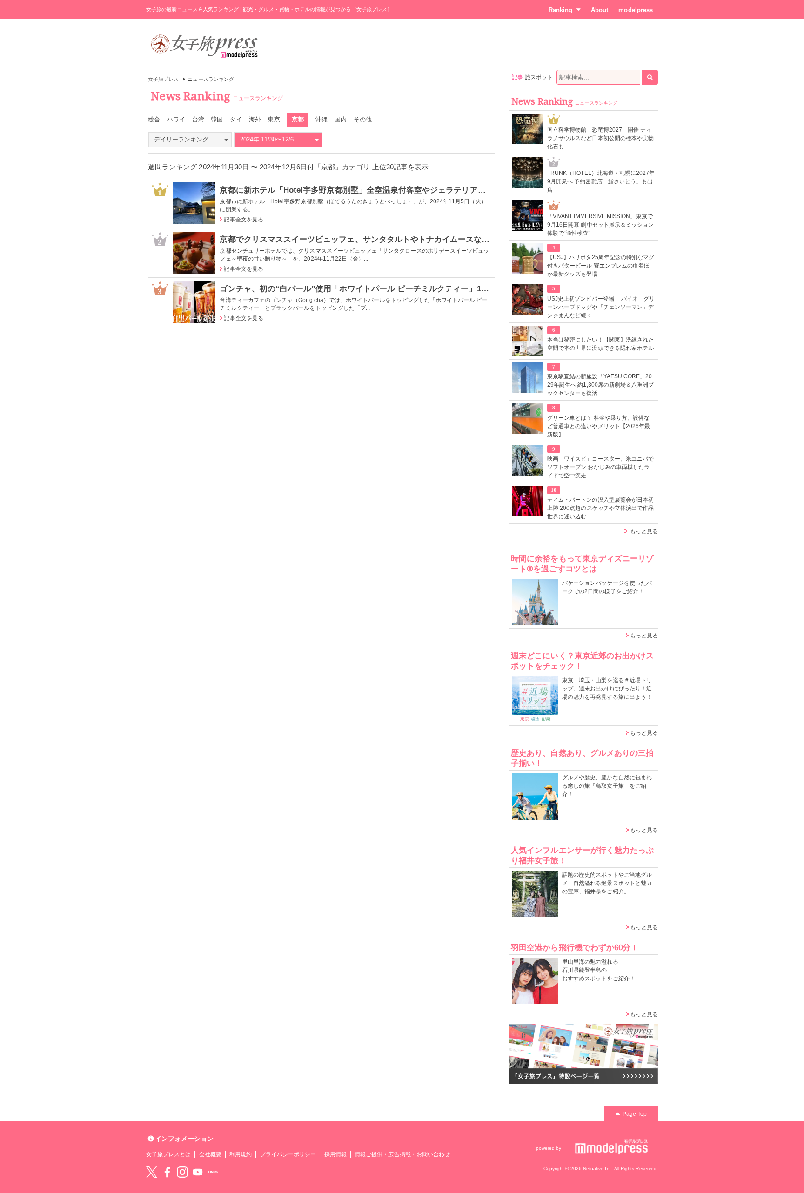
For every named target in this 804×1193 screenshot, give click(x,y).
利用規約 (240, 1154)
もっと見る (644, 531)
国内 (341, 119)
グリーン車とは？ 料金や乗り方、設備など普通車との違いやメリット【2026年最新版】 (598, 426)
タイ (236, 119)
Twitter (151, 1172)
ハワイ (176, 119)
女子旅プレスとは (168, 1154)
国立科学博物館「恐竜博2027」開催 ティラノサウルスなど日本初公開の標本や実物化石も (600, 138)
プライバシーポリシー (288, 1154)
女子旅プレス (163, 79)
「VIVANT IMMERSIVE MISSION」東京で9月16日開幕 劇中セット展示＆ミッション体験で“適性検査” (600, 224)
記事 (517, 77)
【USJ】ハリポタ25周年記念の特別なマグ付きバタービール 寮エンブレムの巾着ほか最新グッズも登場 (600, 265)
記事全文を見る (243, 219)
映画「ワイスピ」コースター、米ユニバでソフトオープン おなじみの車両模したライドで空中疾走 (600, 467)
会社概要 (210, 1154)
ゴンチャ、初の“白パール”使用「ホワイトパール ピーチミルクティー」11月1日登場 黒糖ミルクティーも (407, 288)
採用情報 (335, 1154)
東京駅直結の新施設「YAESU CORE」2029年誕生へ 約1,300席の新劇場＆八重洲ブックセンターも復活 (600, 384)
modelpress (635, 10)
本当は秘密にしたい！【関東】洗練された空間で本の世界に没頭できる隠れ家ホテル (600, 343)
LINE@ (213, 1172)
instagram (182, 1172)
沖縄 (321, 119)
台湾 (198, 119)
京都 (298, 119)
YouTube (197, 1172)
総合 (154, 119)
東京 (274, 119)
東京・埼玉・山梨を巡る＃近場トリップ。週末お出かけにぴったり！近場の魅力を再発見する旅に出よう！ (607, 688)
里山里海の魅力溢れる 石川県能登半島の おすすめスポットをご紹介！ (598, 970)
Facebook (167, 1172)
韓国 (217, 119)
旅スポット (539, 77)
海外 (255, 119)
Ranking (560, 10)
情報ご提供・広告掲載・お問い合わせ (402, 1154)
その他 (363, 119)
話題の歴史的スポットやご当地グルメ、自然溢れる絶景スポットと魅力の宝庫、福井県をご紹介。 (607, 883)
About (599, 10)
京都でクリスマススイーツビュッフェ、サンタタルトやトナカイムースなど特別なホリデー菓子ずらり (402, 239)
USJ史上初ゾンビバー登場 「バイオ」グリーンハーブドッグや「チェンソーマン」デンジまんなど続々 (601, 307)
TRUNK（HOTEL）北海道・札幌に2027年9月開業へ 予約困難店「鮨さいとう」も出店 (601, 181)
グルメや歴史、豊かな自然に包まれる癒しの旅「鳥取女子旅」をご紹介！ (607, 786)
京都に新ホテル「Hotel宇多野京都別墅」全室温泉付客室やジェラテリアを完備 (360, 190)
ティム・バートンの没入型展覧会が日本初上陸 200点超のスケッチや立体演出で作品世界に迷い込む (600, 508)
